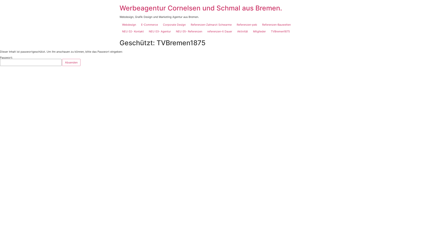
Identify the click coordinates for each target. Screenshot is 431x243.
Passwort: (6, 57)
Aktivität (242, 31)
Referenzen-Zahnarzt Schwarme (211, 24)
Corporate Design (174, 24)
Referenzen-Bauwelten (276, 24)
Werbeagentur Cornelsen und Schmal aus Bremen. (201, 8)
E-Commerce (149, 24)
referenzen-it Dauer (219, 31)
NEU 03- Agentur (160, 31)
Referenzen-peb (247, 24)
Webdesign (129, 24)
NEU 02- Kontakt (133, 31)
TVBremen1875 (280, 31)
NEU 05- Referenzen (189, 31)
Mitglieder (259, 31)
